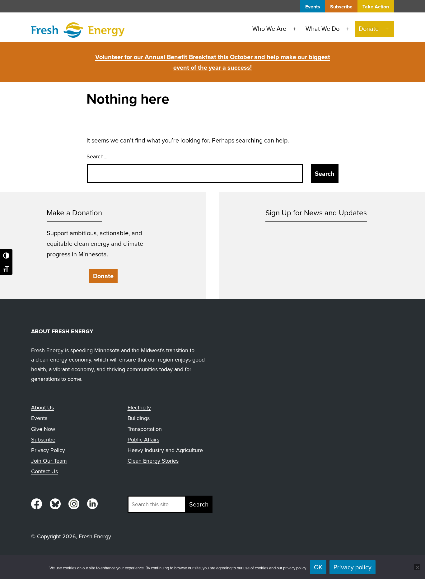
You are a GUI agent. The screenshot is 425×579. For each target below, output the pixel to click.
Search (198, 504)
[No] (417, 567)
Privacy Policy (48, 450)
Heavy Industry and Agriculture (165, 450)
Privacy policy (352, 567)
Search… (96, 156)
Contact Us (44, 471)
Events (312, 6)
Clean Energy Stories (153, 461)
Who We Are (269, 28)
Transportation (145, 429)
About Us (42, 408)
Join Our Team (49, 461)
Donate (369, 28)
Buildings (139, 418)
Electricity (139, 408)
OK (318, 567)
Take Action (375, 6)
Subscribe (341, 6)
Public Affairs (143, 440)
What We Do (322, 28)
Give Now (43, 429)
